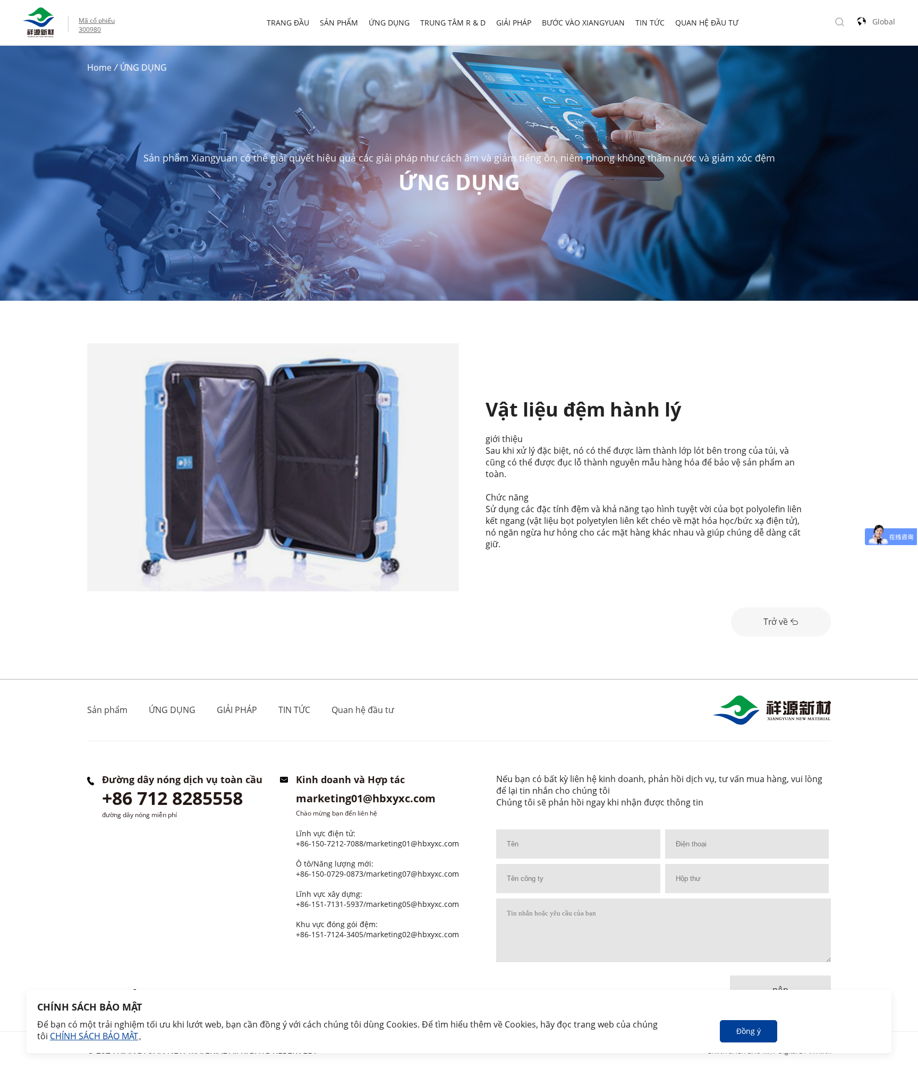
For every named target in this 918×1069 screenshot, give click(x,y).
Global (883, 21)
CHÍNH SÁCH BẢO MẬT (94, 1036)
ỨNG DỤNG (389, 23)
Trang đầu (288, 23)
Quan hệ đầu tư (706, 23)
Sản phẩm (339, 23)
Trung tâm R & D (453, 23)
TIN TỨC (650, 23)
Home (99, 67)
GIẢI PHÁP (513, 23)
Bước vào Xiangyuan (583, 23)
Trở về (776, 621)
